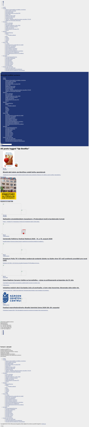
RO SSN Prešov (9, 61)
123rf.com (44, 423)
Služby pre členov (9, 27)
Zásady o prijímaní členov (11, 26)
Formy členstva (9, 23)
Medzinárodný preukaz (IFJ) (12, 29)
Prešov (7, 37)
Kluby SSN (7, 14)
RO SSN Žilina (8, 65)
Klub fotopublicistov (10, 47)
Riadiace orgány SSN (10, 15)
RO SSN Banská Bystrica (11, 57)
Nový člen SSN (8, 24)
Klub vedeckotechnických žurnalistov (14, 53)
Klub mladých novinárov (11, 48)
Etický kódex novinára (10, 10)
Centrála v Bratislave (10, 58)
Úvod (4, 7)
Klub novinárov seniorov (11, 49)
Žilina (6, 41)
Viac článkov (3, 177)
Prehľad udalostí (12, 35)
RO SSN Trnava (9, 64)
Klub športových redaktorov (12, 52)
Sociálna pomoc (9, 18)
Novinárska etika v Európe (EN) (12, 13)
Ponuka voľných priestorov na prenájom (15, 70)
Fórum (7, 30)
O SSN (4, 8)
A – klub (7, 43)
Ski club (7, 54)
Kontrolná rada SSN (10, 16)
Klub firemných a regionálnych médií (14, 44)
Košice (6, 33)
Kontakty (5, 55)
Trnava (7, 40)
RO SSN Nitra (8, 60)
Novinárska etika (9, 12)
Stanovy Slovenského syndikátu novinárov (15, 9)
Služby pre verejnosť (8, 66)
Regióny (5, 31)
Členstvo (5, 21)
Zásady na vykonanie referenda (13, 20)
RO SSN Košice (8, 59)
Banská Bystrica (9, 32)
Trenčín (7, 38)
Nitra (6, 36)
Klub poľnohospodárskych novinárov (14, 50)
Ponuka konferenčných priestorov (13, 69)
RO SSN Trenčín (9, 63)
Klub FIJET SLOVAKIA (10, 46)
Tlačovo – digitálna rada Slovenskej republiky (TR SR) (18, 19)
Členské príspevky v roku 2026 (12, 25)
